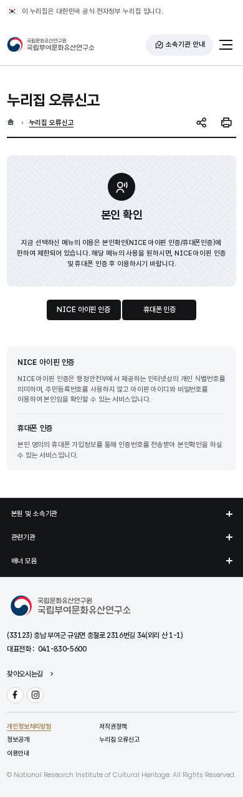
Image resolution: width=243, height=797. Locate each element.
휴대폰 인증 (159, 309)
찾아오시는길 (25, 674)
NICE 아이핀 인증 (83, 309)
